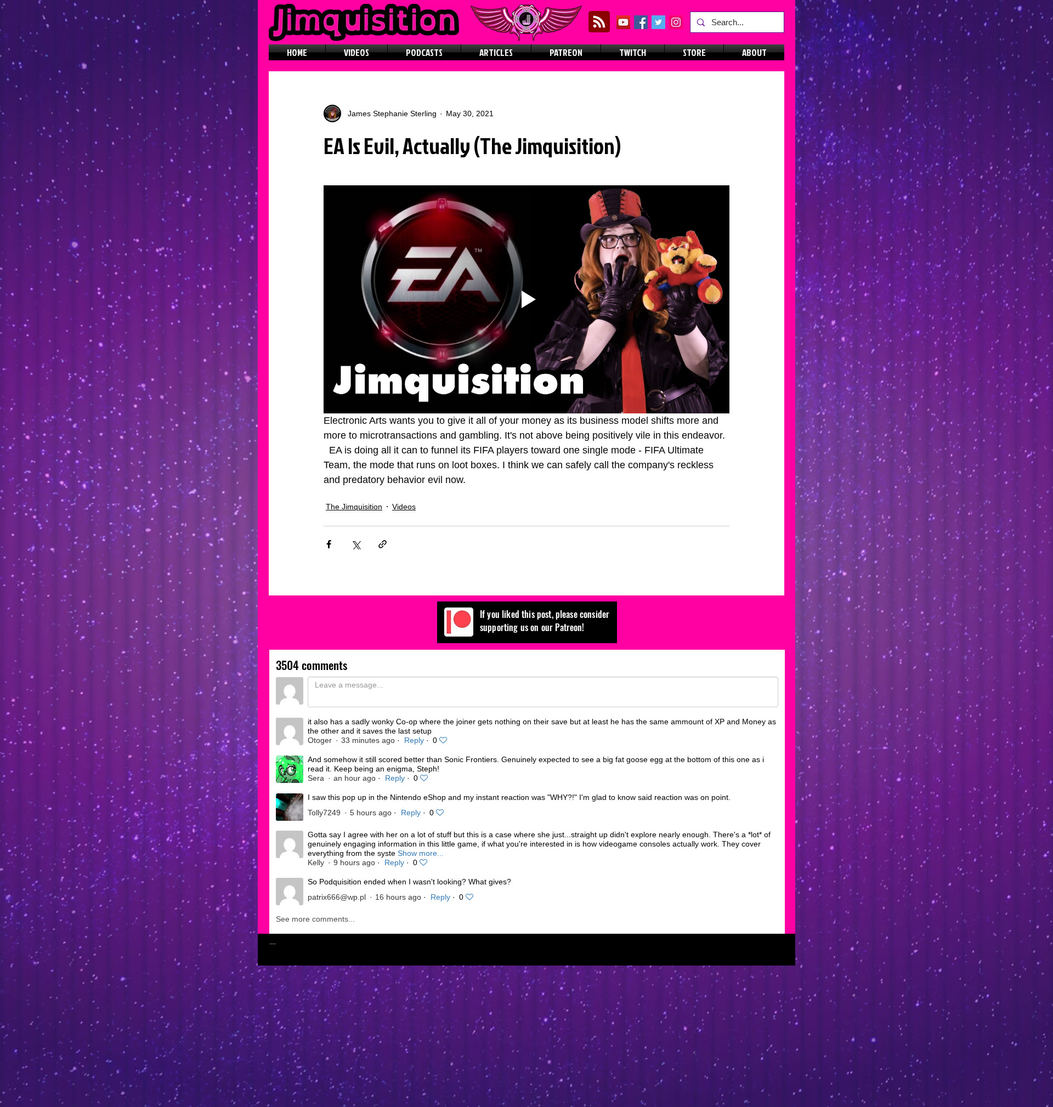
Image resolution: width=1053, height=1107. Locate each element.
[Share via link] (382, 544)
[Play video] (526, 299)
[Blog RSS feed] (599, 22)
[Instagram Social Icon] (676, 22)
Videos (404, 506)
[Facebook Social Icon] (641, 22)
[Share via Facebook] (329, 544)
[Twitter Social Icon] (658, 22)
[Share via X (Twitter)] (355, 544)
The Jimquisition (354, 506)
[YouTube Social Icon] (623, 22)
